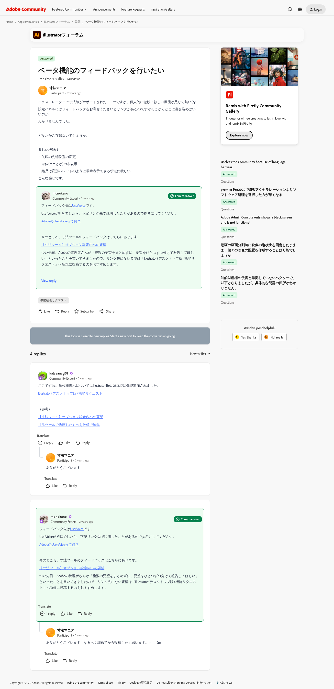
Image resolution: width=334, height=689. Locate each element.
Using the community (80, 682)
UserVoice (79, 205)
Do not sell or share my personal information (184, 682)
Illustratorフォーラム (57, 22)
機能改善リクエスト (53, 300)
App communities (28, 22)
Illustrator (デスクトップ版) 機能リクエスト (70, 393)
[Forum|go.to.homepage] (26, 9)
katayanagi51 (58, 373)
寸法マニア (58, 88)
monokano (60, 193)
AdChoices (226, 682)
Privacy (121, 682)
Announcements (104, 9)
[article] (120, 409)
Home (9, 22)
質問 (77, 22)
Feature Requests (133, 9)
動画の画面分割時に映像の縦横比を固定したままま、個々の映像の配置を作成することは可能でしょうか (258, 250)
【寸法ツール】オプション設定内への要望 (73, 244)
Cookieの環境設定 (141, 682)
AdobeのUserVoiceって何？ (61, 221)
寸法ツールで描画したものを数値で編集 (69, 425)
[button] (316, 9)
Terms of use (105, 682)
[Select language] (300, 9)
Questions (227, 181)
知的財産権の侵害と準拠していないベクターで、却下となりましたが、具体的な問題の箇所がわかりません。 (258, 283)
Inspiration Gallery (163, 9)
